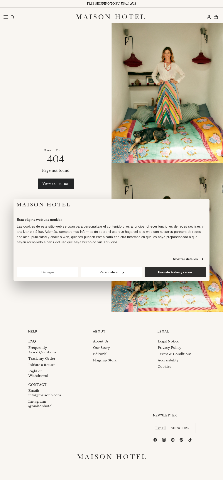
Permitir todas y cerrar (175, 272)
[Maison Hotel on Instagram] (164, 441)
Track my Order (41, 358)
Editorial (100, 354)
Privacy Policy (169, 348)
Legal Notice (168, 341)
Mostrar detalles (185, 259)
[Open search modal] (12, 16)
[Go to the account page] (208, 16)
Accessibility (168, 360)
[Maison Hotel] (110, 16)
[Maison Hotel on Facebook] (155, 441)
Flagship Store (105, 360)
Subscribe (180, 428)
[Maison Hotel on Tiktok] (190, 441)
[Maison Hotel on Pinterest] (173, 441)
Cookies (164, 366)
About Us (100, 341)
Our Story (101, 348)
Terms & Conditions (174, 354)
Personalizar (109, 272)
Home (47, 150)
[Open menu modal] (5, 16)
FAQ (32, 341)
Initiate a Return (42, 365)
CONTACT (37, 385)
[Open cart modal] (215, 16)
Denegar (47, 272)
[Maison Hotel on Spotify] (181, 441)
